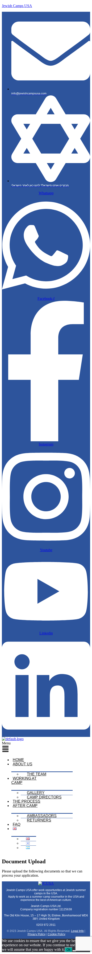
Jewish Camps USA (17, 6)
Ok (69, 949)
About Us (22, 764)
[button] (24, 747)
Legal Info (77, 931)
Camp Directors (44, 797)
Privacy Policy (37, 934)
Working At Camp (24, 780)
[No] (74, 950)
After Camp (25, 806)
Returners (39, 820)
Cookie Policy (56, 934)
